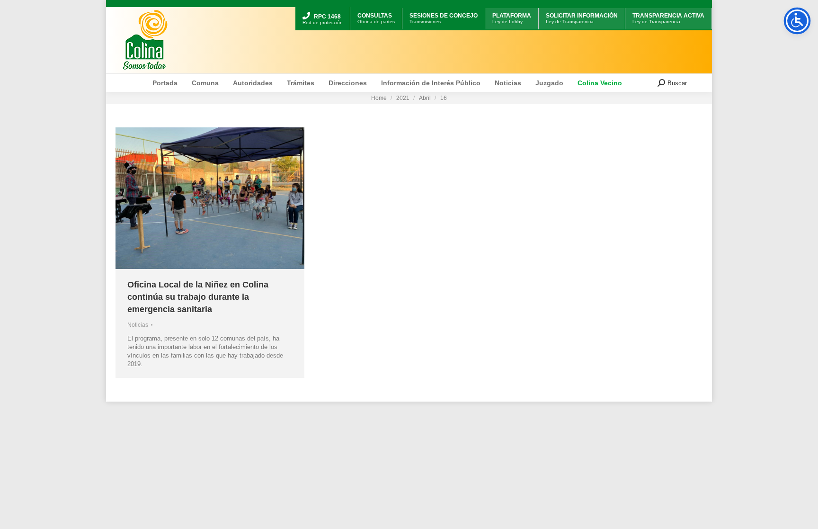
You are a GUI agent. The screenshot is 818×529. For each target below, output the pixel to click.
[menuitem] (322, 8)
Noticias (137, 325)
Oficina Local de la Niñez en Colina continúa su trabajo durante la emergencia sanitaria (197, 297)
